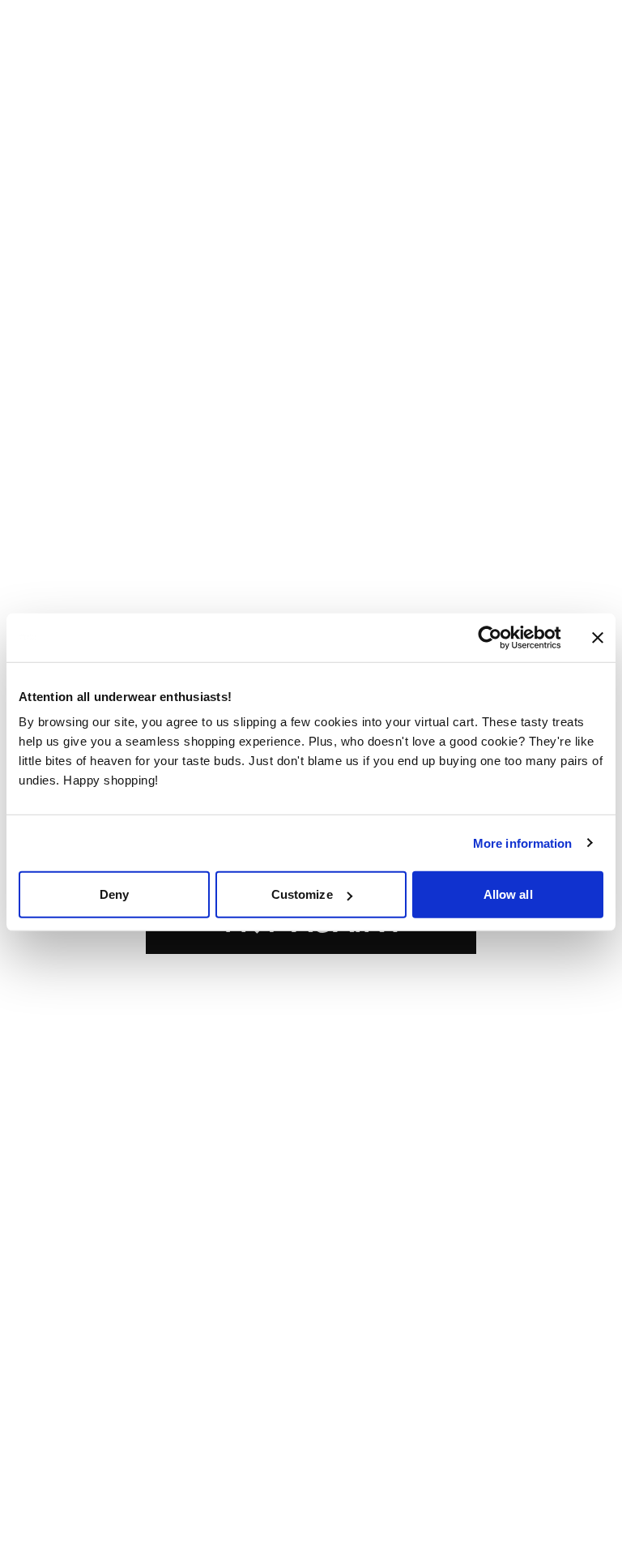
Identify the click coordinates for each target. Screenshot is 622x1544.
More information (523, 842)
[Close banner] (597, 637)
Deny (114, 894)
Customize (302, 894)
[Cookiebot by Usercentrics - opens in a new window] (502, 637)
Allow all (508, 894)
